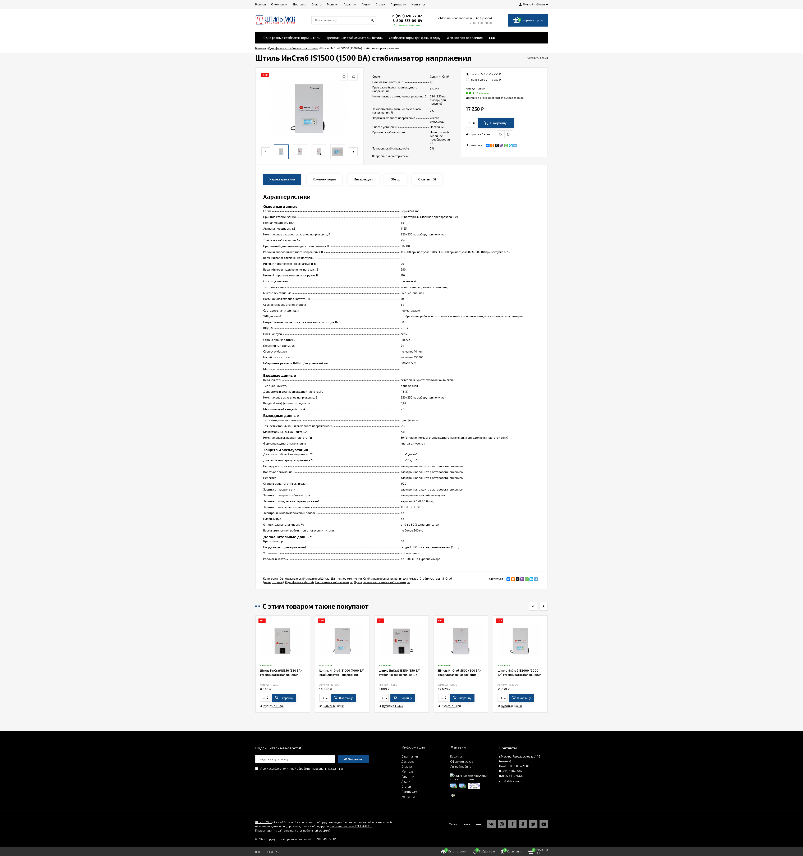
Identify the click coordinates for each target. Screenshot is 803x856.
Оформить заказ (461, 761)
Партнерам (409, 791)
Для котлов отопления (346, 578)
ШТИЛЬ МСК (263, 822)
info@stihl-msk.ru (511, 781)
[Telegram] (515, 145)
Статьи (406, 786)
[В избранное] (500, 134)
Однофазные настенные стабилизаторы (382, 582)
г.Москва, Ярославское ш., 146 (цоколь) (465, 18)
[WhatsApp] (506, 145)
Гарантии (408, 776)
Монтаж (407, 771)
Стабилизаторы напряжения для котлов (390, 578)
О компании (410, 756)
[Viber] (501, 145)
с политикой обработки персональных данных (311, 768)
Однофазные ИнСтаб (299, 582)
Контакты (408, 796)
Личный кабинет (461, 766)
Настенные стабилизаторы (334, 582)
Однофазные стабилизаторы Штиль (304, 578)
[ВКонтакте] (488, 145)
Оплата (407, 766)
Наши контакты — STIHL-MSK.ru (351, 826)
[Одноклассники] (492, 145)
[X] (497, 145)
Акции (406, 781)
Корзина (456, 756)
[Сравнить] (508, 134)
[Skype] (511, 145)
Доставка (408, 761)
